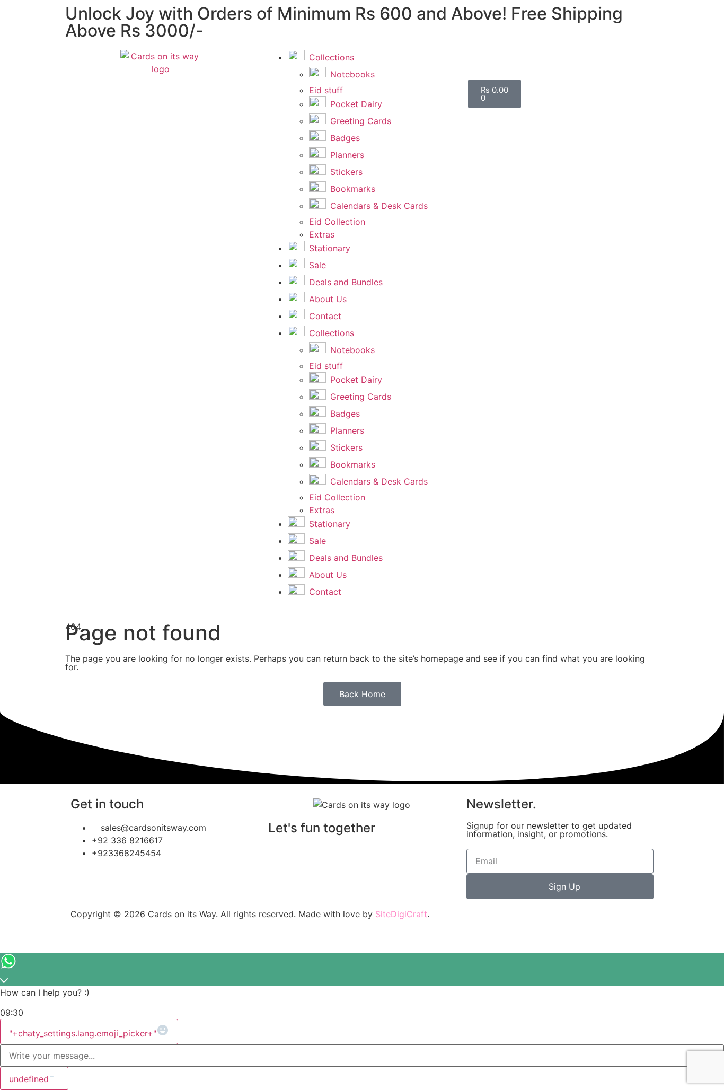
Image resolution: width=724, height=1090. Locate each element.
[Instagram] (310, 858)
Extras (321, 234)
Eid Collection (337, 221)
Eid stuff (326, 90)
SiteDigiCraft (401, 914)
